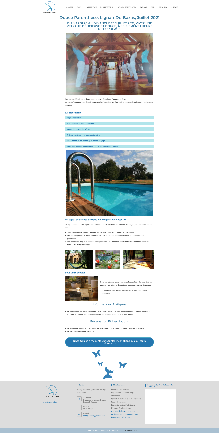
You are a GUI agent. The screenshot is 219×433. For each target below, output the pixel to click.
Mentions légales (50, 402)
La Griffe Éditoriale (129, 430)
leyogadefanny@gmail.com (94, 415)
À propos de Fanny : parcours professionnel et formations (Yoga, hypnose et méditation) (124, 414)
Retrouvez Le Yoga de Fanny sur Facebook (160, 385)
